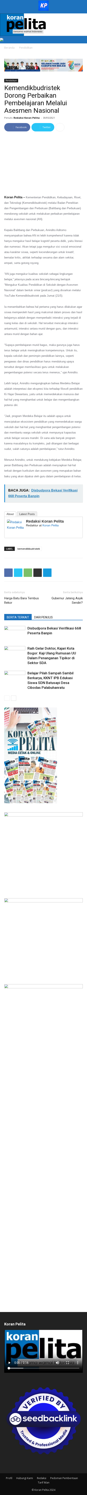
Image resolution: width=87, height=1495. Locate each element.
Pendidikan (26, 47)
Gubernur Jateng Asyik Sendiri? (67, 600)
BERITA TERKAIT (18, 617)
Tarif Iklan (43, 1482)
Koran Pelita (50, 525)
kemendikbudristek (29, 548)
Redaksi (41, 1478)
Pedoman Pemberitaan (64, 1478)
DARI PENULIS (43, 617)
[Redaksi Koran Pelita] (15, 524)
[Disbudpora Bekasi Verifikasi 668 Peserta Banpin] (14, 633)
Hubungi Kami (24, 1478)
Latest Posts (27, 514)
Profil (9, 1478)
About (10, 514)
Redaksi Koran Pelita (27, 117)
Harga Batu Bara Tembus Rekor (21, 600)
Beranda (9, 47)
